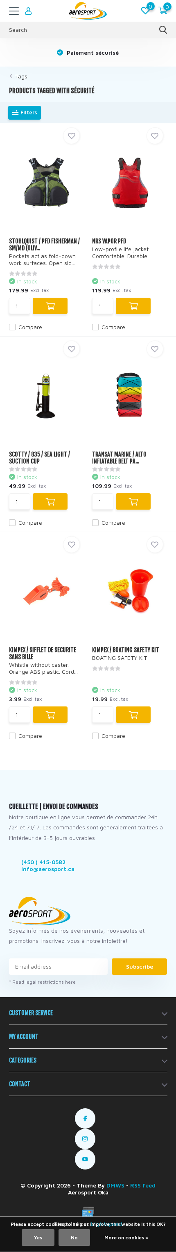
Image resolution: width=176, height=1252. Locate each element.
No (74, 1237)
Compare (30, 326)
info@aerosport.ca (47, 868)
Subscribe (139, 966)
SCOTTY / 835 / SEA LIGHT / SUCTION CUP (39, 458)
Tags (21, 76)
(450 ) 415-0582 (43, 861)
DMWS (115, 1185)
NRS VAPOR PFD (109, 241)
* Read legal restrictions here (42, 982)
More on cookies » (126, 1237)
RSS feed (143, 1185)
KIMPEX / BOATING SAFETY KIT (125, 649)
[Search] (163, 30)
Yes (38, 1237)
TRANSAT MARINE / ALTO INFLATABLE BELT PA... (119, 458)
